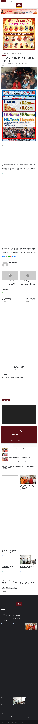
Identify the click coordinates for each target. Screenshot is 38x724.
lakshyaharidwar (6, 65)
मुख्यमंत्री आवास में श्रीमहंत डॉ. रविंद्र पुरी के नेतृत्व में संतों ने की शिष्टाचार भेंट (30, 299)
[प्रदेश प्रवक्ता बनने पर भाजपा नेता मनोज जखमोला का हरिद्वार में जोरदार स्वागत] (10, 559)
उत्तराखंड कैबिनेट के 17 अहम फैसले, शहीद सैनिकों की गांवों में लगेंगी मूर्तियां (9, 589)
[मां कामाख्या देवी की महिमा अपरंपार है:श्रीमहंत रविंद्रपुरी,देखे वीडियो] (5, 459)
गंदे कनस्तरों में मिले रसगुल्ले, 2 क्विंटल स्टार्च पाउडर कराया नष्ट (9, 581)
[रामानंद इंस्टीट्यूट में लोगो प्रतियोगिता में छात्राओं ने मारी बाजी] (19, 707)
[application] (19, 414)
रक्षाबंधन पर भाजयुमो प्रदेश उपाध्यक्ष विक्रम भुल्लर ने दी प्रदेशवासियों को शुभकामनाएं (6, 299)
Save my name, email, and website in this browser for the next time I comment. (15, 398)
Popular (6, 445)
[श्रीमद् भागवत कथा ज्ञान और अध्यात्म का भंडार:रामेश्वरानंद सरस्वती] (5, 454)
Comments (31, 445)
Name (3, 389)
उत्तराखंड (8, 53)
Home (4, 53)
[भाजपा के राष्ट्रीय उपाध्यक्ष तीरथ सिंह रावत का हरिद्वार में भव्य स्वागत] (19, 329)
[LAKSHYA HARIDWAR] (19, 5)
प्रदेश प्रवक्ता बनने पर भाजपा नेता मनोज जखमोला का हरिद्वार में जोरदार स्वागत (15, 1)
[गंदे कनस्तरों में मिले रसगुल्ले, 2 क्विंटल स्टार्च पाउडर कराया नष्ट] (10, 575)
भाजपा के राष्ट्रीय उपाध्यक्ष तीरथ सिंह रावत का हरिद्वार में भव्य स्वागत (19, 367)
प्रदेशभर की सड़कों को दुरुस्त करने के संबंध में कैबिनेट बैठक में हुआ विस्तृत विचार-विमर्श (27, 582)
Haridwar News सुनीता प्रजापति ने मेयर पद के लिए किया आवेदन (18, 461)
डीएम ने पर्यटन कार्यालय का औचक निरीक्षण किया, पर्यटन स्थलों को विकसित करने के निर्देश (28, 566)
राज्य (5, 53)
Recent (18, 445)
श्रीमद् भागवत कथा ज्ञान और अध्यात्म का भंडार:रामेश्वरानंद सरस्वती (18, 453)
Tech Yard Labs (21, 722)
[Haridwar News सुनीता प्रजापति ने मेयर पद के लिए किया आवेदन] (5, 463)
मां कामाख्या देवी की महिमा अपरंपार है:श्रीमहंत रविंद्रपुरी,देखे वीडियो (19, 457)
